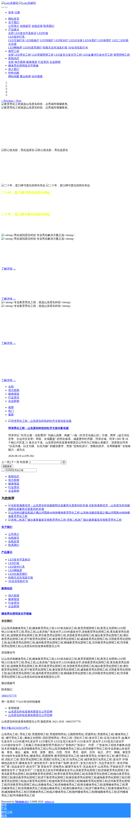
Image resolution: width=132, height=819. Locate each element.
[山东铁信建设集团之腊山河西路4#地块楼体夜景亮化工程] (44, 512)
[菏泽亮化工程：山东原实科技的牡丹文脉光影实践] (40, 420)
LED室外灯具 (16, 566)
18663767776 (8, 695)
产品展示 (6, 552)
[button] (7, 100)
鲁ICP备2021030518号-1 (15, 727)
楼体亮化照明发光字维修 (16, 613)
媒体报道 (13, 393)
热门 (11, 411)
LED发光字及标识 (19, 559)
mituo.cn (49, 801)
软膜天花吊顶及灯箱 (20, 577)
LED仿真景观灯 (18, 574)
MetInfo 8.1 (22, 801)
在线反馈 (13, 541)
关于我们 (6, 527)
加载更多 (7, 466)
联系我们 (13, 545)
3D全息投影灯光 (18, 581)
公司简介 (13, 534)
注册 (17, 12)
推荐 (11, 407)
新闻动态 (13, 476)
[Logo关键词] (66, 3)
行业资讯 (13, 397)
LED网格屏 (15, 570)
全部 (11, 33)
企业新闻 (13, 401)
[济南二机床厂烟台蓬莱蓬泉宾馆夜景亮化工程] (37, 519)
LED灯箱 (13, 563)
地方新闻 (13, 390)
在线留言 (13, 537)
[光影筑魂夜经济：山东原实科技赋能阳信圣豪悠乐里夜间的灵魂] (48, 505)
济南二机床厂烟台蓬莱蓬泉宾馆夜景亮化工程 (94, 519)
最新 (11, 414)
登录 (11, 12)
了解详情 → (8, 268)
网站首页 (13, 18)
